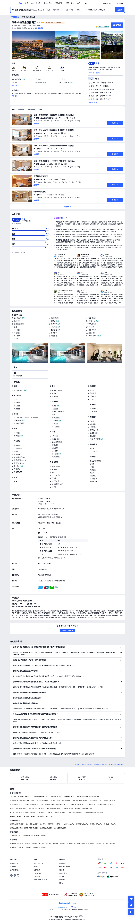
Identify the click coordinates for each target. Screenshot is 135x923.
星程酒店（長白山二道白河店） (57, 812)
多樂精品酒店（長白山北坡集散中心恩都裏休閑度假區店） (82, 796)
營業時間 (17, 408)
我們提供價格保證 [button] (103, 27)
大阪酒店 (70, 843)
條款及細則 (37, 873)
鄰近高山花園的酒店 (46, 828)
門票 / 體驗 (58, 3)
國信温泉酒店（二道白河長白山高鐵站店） (75, 800)
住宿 (20, 3)
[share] (131, 905)
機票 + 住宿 (70, 3)
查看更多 (14, 96)
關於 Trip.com (38, 863)
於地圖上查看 (92, 102)
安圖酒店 (104, 764)
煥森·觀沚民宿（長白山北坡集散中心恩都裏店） (71, 804)
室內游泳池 (17, 318)
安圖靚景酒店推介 (15, 835)
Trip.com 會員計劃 (64, 866)
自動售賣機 (55, 481)
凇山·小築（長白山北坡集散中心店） (21, 796)
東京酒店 (34, 843)
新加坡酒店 (36, 847)
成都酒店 (21, 847)
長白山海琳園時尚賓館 (48, 804)
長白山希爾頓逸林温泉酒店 (18, 808)
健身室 (53, 321)
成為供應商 (62, 880)
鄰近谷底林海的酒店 (32, 824)
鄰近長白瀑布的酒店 (96, 824)
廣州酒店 (41, 843)
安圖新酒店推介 (28, 835)
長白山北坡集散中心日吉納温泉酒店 (42, 816)
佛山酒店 (112, 843)
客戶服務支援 (14, 863)
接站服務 (54, 330)
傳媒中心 (37, 866)
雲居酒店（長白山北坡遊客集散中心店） (22, 800)
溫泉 (15, 321)
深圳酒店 (13, 843)
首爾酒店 (84, 843)
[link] (106, 3)
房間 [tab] (13, 109)
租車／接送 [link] (48, 3)
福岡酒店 (91, 843)
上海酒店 (55, 843)
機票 (26, 3)
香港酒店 (20, 843)
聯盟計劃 (61, 870)
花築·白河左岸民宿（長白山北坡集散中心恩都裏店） (44, 808)
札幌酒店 (28, 847)
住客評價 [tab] (21, 109)
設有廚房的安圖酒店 (40, 835)
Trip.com (77, 764)
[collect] (131, 899)
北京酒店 (98, 843)
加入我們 (37, 870)
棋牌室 (90, 324)
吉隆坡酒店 (13, 847)
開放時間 (17, 405)
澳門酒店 (77, 843)
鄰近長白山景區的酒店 (17, 824)
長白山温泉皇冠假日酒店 (76, 812)
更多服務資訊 (14, 870)
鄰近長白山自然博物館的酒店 (65, 824)
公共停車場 (91, 321)
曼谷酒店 (63, 843)
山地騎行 (55, 408)
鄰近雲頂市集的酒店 (82, 824)
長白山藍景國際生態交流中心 (94, 812)
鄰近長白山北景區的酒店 (47, 824)
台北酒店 (48, 843)
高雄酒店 (44, 847)
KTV (89, 327)
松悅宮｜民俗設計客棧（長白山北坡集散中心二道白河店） (28, 812)
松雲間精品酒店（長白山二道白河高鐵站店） (48, 796)
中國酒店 (89, 764)
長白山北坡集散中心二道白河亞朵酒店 (48, 800)
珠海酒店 (27, 843)
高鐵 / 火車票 (36, 3)
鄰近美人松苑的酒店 (16, 828)
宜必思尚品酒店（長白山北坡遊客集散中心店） (24, 804)
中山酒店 (105, 843)
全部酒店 (61, 876)
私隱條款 (37, 876)
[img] (33, 45)
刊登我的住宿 (63, 873)
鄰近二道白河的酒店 (110, 824)
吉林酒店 (97, 764)
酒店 (83, 764)
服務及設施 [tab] (31, 109)
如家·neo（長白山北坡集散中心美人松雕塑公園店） (78, 808)
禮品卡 (79, 3)
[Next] (122, 352)
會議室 (90, 330)
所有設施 (14, 85)
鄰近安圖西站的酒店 (60, 828)
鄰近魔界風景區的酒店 (31, 828)
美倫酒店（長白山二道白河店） (20, 816)
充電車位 (17, 324)
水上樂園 (54, 327)
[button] (86, 3)
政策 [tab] (40, 109)
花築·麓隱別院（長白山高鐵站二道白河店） (103, 800)
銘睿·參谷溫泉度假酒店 (24, 22)
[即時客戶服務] (131, 912)
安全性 (61, 883)
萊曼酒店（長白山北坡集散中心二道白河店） (101, 804)
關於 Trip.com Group (40, 880)
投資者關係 (62, 863)
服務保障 (13, 866)
